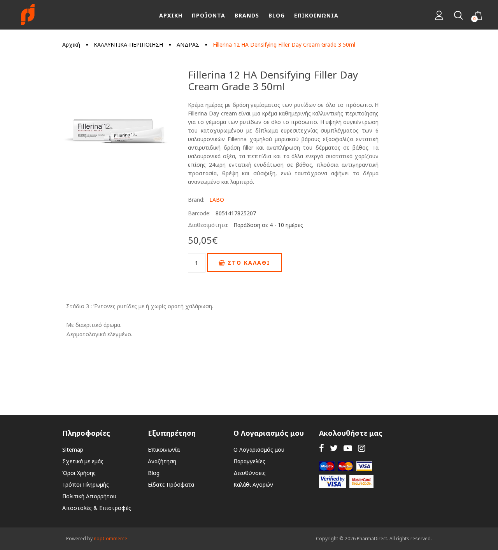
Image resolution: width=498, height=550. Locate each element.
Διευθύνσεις (249, 473)
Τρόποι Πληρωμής (85, 484)
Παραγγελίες (249, 461)
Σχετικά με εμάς (82, 461)
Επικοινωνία (164, 449)
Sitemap (72, 449)
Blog (154, 473)
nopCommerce (110, 538)
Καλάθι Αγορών (253, 484)
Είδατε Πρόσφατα (171, 484)
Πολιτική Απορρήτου (89, 496)
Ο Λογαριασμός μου (258, 449)
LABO (216, 199)
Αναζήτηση (162, 461)
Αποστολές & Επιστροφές (96, 508)
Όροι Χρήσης (79, 473)
